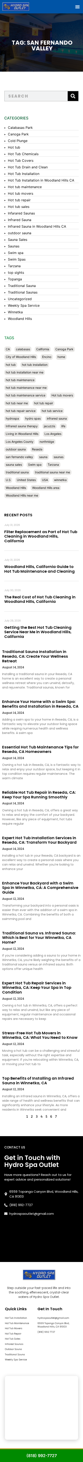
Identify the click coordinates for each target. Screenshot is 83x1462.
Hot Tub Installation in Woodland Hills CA (41, 180)
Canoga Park (18, 134)
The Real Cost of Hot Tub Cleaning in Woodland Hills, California (40, 599)
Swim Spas (17, 259)
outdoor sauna (19, 233)
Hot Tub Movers (13, 1328)
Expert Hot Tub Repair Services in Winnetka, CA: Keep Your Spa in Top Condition (36, 987)
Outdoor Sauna (13, 1349)
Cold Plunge (17, 141)
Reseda (37, 449)
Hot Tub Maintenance (17, 1323)
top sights (16, 272)
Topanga (15, 279)
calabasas (23, 349)
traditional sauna (17, 472)
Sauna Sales (17, 239)
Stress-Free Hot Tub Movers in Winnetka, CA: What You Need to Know (39, 1035)
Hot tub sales (18, 206)
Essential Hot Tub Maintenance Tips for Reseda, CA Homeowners (40, 749)
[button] (77, 6)
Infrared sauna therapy (22, 426)
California (42, 349)
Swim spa (15, 253)
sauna (43, 457)
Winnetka (15, 312)
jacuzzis (49, 426)
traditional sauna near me (52, 472)
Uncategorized (20, 299)
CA (8, 349)
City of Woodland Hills (21, 357)
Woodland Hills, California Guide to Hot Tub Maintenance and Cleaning (39, 569)
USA (45, 480)
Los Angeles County (19, 441)
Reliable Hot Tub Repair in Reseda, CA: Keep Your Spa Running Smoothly (39, 795)
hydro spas (33, 418)
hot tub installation (34, 364)
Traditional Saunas (22, 292)
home (61, 357)
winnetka (60, 480)
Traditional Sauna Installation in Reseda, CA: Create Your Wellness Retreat (35, 656)
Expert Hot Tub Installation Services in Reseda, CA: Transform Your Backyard (39, 840)
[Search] (73, 96)
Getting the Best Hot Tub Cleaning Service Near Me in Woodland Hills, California (38, 632)
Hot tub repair (19, 200)
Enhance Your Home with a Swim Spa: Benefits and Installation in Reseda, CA (40, 704)
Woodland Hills (20, 319)
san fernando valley (19, 457)
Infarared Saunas (21, 213)
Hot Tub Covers (20, 160)
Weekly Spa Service (24, 305)
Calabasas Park (20, 127)
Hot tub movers (20, 193)
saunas (58, 457)
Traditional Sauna (22, 286)
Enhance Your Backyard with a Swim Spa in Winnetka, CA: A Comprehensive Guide (40, 887)
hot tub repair (43, 403)
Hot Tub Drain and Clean (28, 167)
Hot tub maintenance (25, 187)
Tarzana (14, 266)
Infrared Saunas (14, 1344)
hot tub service (52, 411)
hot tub (11, 364)
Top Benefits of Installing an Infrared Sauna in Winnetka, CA (38, 1081)
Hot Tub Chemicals (23, 154)
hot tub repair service (21, 411)
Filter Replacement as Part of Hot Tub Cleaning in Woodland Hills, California (40, 536)
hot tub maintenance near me (26, 387)
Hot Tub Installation (23, 174)
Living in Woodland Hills (22, 434)
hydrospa (12, 418)
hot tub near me (17, 403)
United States (26, 480)
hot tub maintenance (20, 380)
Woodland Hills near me (22, 495)
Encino (46, 357)
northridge (47, 441)
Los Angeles (52, 434)
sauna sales (14, 464)
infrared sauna (57, 418)
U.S (8, 480)
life (63, 426)
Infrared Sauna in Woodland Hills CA (37, 226)
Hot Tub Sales (12, 1338)
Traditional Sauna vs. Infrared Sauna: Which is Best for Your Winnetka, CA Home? (39, 937)
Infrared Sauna (19, 220)
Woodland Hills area (45, 488)
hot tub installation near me (24, 372)
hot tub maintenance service (25, 395)
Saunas (13, 246)
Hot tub (14, 147)
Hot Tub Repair (13, 1333)
